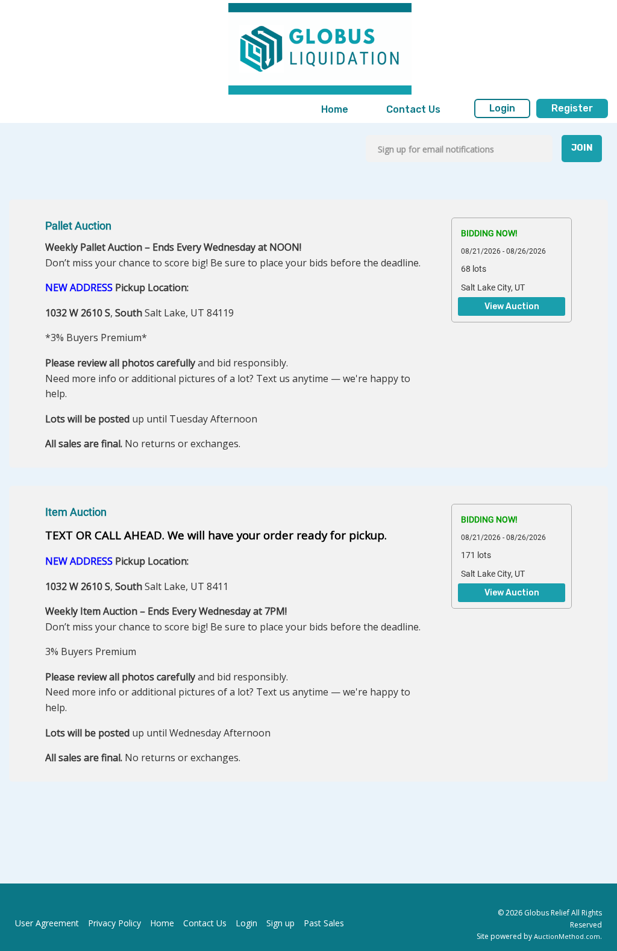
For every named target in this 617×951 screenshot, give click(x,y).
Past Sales (324, 923)
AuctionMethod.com (567, 936)
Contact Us (413, 109)
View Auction (511, 307)
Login (502, 108)
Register (572, 108)
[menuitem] (334, 109)
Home (334, 109)
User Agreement (47, 923)
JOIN (582, 148)
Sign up (280, 923)
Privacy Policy (114, 923)
